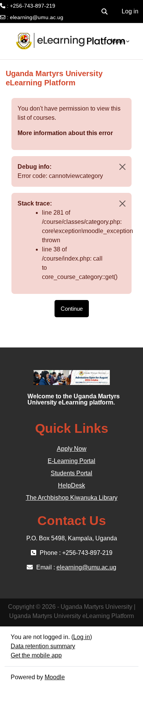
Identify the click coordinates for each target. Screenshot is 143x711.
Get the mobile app (36, 655)
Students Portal (71, 473)
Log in (130, 11)
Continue (72, 308)
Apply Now (72, 448)
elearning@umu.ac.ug (36, 17)
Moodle (55, 677)
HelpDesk (71, 485)
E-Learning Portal (71, 461)
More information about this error (65, 133)
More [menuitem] (117, 41)
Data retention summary (43, 646)
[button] (104, 11)
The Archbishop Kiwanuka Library (71, 497)
